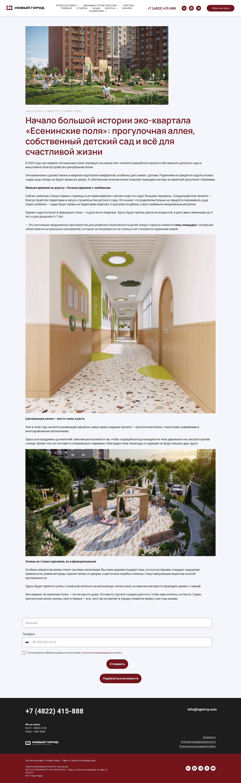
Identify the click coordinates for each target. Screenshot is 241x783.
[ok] (206, 768)
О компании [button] (96, 11)
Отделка (82, 8)
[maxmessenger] (191, 8)
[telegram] (198, 8)
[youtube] (213, 768)
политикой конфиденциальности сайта (102, 652)
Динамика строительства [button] (100, 5)
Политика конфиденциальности (198, 741)
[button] (220, 8)
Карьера (127, 8)
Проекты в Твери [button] (66, 5)
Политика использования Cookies (197, 746)
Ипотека (129, 5)
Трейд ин (66, 8)
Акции (96, 8)
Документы (209, 737)
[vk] (184, 8)
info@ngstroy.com (202, 709)
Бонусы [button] (110, 8)
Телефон (28, 634)
